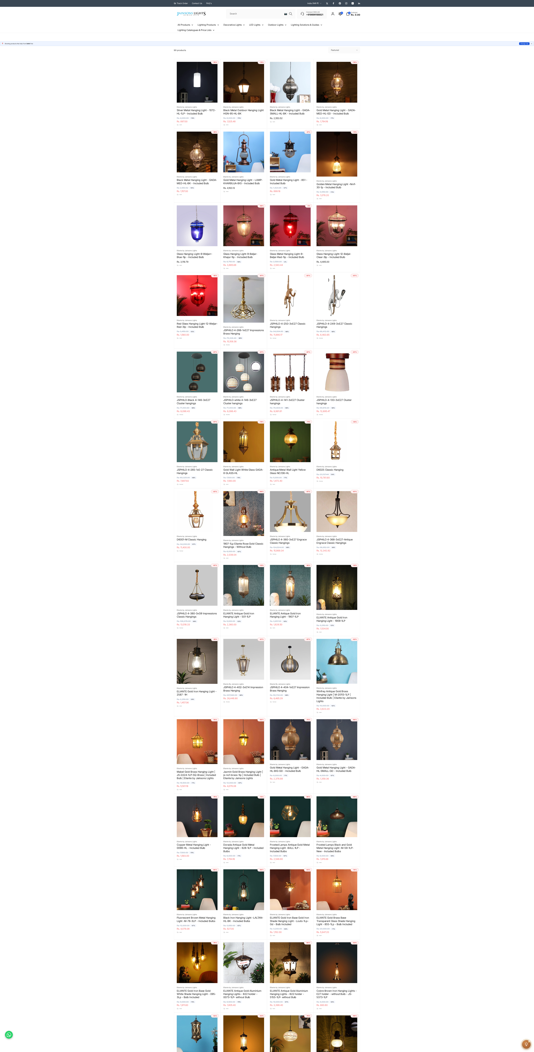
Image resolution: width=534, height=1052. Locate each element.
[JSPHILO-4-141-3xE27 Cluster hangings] (290, 387)
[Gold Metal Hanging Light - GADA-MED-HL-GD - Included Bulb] (337, 97)
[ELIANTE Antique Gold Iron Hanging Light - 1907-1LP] (290, 601)
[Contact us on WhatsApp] (9, 1035)
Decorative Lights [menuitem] (232, 24)
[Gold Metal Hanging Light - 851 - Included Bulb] (290, 167)
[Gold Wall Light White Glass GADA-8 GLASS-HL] (244, 457)
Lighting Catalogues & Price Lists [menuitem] (194, 30)
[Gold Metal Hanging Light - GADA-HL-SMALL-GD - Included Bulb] (337, 755)
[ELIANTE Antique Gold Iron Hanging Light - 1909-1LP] (337, 605)
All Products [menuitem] (184, 24)
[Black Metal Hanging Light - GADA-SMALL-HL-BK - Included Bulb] (290, 97)
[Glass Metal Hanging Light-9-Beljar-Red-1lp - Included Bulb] (290, 241)
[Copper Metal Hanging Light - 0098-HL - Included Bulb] (197, 832)
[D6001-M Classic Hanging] (197, 527)
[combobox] (261, 14)
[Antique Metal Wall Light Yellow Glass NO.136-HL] (290, 457)
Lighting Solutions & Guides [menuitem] (305, 24)
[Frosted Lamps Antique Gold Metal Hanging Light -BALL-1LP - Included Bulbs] (290, 832)
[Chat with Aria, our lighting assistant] (526, 1044)
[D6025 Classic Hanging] (337, 457)
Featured (335, 50)
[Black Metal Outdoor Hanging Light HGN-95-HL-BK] (244, 97)
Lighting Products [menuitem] (207, 24)
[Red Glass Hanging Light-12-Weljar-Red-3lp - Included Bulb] (197, 311)
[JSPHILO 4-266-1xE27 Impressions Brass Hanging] (244, 317)
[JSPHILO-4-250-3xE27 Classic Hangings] (290, 311)
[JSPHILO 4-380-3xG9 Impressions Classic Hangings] (197, 601)
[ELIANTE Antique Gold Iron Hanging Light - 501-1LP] (244, 601)
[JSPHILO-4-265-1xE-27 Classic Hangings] (197, 457)
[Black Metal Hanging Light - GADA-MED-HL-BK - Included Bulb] (197, 167)
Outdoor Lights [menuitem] (275, 24)
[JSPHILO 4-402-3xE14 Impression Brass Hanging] (244, 674)
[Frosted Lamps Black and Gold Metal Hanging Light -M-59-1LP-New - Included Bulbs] (337, 832)
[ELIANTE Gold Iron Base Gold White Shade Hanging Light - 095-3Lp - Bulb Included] (197, 978)
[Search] (290, 14)
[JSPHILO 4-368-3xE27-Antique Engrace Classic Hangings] (337, 527)
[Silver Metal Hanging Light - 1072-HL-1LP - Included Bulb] (197, 97)
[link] (181, 3)
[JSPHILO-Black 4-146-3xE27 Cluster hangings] (197, 387)
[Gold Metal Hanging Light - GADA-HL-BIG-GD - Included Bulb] (290, 755)
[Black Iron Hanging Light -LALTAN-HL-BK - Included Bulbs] (244, 905)
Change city (524, 43)
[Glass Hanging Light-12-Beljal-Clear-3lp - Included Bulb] (337, 241)
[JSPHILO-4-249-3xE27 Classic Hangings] (337, 311)
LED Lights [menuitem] (254, 24)
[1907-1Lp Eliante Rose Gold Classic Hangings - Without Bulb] (244, 531)
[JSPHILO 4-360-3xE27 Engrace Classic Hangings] (290, 527)
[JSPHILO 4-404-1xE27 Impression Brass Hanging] (290, 674)
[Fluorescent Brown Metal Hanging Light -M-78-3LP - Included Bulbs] (197, 905)
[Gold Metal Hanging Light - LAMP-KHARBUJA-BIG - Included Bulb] (244, 167)
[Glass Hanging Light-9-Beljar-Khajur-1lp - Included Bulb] (244, 241)
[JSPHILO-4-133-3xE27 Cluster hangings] (337, 387)
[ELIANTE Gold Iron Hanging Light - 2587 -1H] (197, 679)
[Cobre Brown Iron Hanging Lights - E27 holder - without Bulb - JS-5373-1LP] (337, 978)
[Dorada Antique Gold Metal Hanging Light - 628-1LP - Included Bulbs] (244, 832)
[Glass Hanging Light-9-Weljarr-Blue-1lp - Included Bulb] (197, 241)
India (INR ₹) (313, 3)
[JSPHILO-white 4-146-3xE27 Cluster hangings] (244, 387)
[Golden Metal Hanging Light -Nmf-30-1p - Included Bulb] (337, 171)
